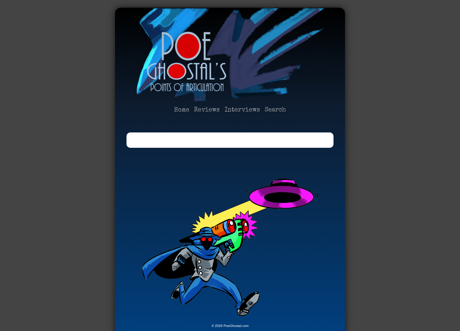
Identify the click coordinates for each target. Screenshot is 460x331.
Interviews (242, 110)
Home (181, 110)
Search (275, 110)
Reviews (207, 110)
